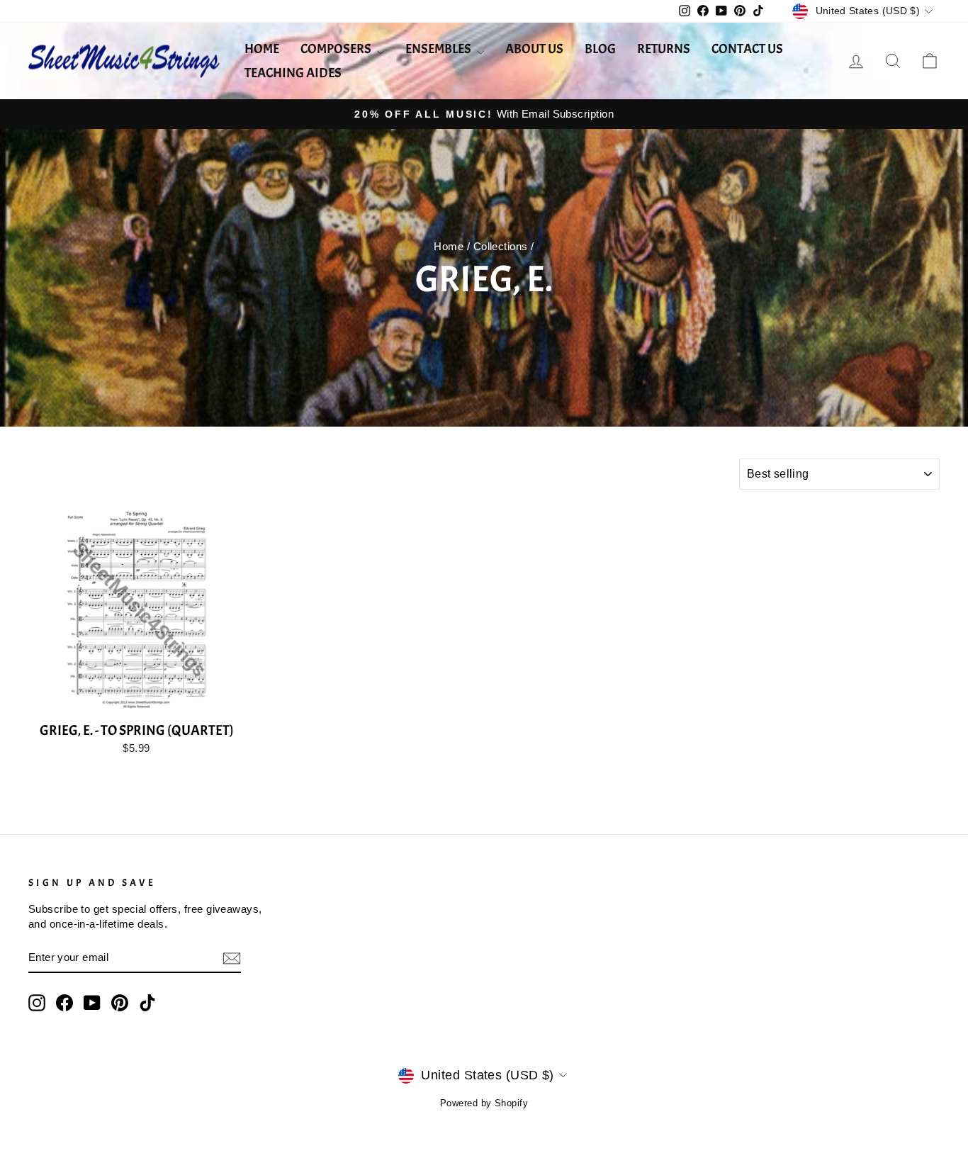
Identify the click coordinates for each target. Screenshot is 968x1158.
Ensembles (439, 48)
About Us (534, 48)
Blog (600, 48)
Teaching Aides (293, 72)
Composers (336, 48)
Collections (500, 246)
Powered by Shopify (484, 1103)
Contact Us (747, 48)
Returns (663, 48)
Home (261, 48)
